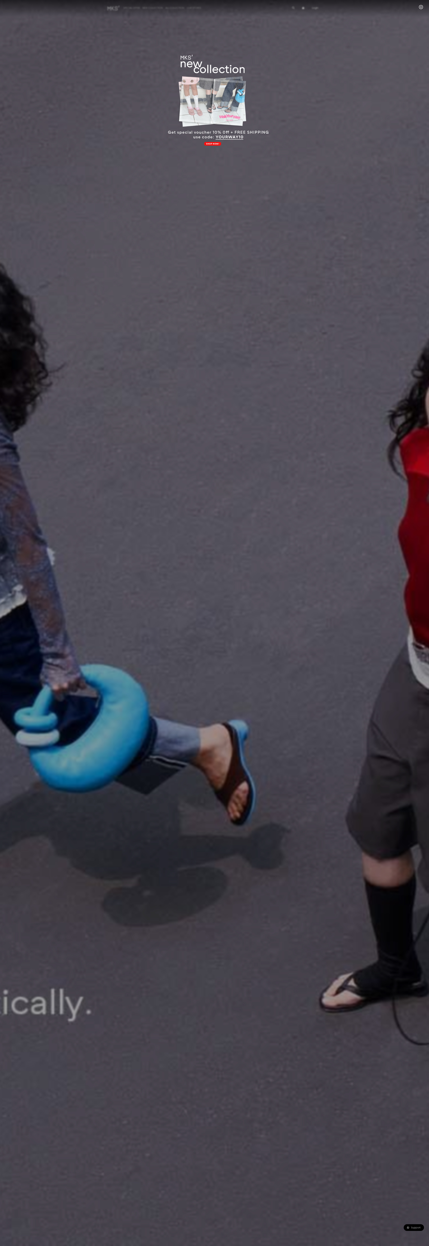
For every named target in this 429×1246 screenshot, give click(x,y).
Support (415, 1227)
